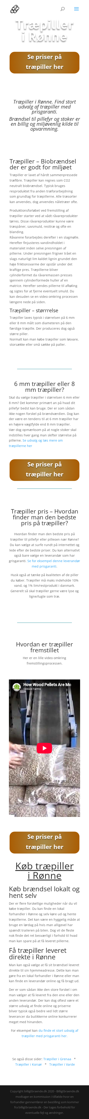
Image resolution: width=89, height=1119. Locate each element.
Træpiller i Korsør (28, 1064)
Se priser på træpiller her (44, 62)
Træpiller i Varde (62, 1064)
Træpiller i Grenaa (57, 1059)
